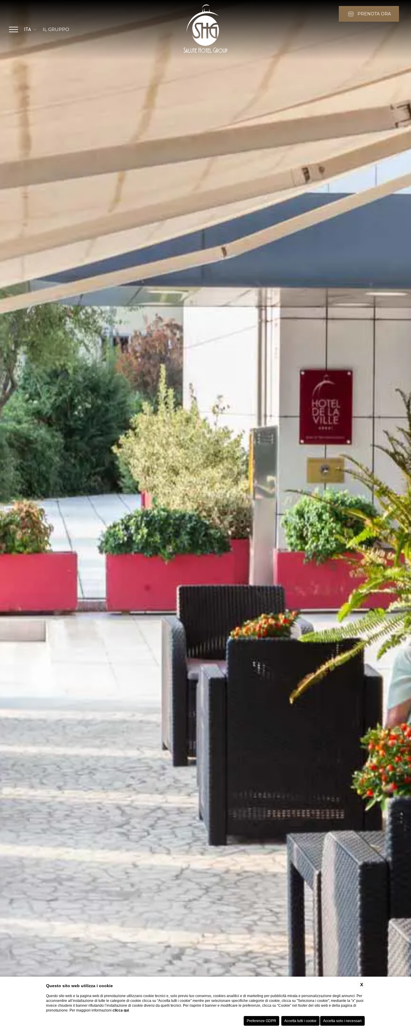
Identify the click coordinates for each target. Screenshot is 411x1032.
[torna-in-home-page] (205, 29)
